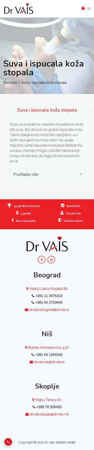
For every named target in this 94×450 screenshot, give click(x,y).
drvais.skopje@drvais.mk (49, 414)
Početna (10, 83)
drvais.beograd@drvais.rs (49, 310)
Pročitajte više (25, 174)
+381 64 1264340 (48, 355)
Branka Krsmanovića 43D (48, 347)
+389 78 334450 (48, 407)
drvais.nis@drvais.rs (49, 362)
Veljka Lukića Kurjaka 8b (48, 289)
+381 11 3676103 (49, 296)
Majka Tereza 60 (48, 400)
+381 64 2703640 (48, 302)
